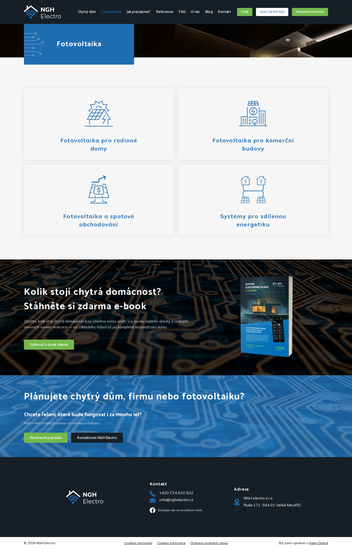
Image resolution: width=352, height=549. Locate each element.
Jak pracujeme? (139, 12)
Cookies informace (171, 543)
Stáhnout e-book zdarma (49, 345)
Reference (165, 12)
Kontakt (224, 12)
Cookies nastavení (138, 543)
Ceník (245, 11)
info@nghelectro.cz (176, 499)
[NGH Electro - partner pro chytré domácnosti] (42, 16)
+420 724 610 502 (272, 11)
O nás (195, 12)
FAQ (182, 12)
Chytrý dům (87, 12)
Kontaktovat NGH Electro (97, 438)
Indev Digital (318, 543)
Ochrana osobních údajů (209, 543)
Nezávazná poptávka (310, 11)
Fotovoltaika (111, 12)
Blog (209, 12)
